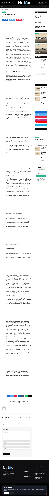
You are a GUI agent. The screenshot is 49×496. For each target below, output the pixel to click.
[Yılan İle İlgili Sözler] (20, 467)
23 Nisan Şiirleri (12, 401)
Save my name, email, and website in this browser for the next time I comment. (17, 450)
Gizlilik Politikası (39, 179)
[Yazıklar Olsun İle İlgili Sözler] (37, 94)
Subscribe (41, 2)
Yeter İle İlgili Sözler (40, 50)
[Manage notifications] (47, 494)
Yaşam (28, 6)
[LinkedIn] (3, 30)
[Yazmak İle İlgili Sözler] (37, 99)
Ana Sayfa (12, 6)
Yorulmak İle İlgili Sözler (39, 39)
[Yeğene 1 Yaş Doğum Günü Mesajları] (37, 104)
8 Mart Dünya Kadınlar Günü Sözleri (24, 417)
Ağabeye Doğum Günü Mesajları (8, 417)
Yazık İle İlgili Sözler (44, 87)
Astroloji (35, 6)
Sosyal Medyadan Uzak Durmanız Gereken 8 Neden (40, 478)
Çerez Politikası (6, 490)
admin (8, 406)
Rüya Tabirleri (22, 6)
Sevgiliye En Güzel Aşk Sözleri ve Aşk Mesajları (40, 467)
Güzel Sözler (37, 33)
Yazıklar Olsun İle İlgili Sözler (43, 93)
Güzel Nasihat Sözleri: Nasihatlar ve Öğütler (40, 474)
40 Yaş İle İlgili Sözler (21, 422)
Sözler (16, 6)
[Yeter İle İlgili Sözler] (41, 49)
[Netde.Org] (24, 2)
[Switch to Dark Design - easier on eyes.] (45, 6)
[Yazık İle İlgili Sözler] (37, 89)
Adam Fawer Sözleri (27, 476)
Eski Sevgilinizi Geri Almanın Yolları (40, 470)
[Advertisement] (21, 29)
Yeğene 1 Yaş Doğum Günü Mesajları (43, 103)
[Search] (47, 7)
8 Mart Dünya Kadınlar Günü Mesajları (7, 423)
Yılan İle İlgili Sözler (27, 466)
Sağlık (31, 6)
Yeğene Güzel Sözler (27, 471)
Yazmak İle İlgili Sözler (43, 98)
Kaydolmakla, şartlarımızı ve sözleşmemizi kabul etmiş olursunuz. (41, 179)
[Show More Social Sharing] (23, 20)
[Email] (3, 35)
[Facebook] (3, 25)
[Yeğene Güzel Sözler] (20, 472)
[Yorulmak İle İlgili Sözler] (41, 38)
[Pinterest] (3, 33)
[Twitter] (3, 28)
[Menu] (2, 7)
